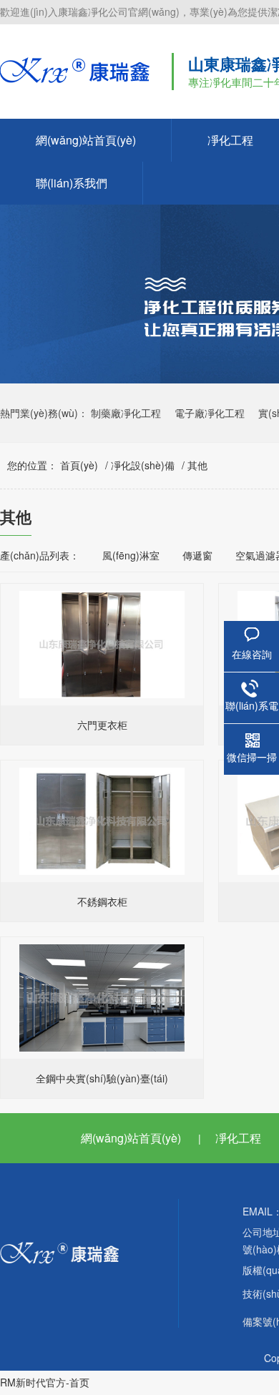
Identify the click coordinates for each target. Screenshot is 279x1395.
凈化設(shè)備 (143, 465)
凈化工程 (238, 1138)
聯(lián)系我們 (71, 183)
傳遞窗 (197, 555)
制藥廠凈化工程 (126, 413)
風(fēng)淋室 (131, 555)
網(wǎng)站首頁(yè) (86, 140)
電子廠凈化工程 (210, 413)
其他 (197, 465)
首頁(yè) (79, 465)
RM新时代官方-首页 (44, 1382)
